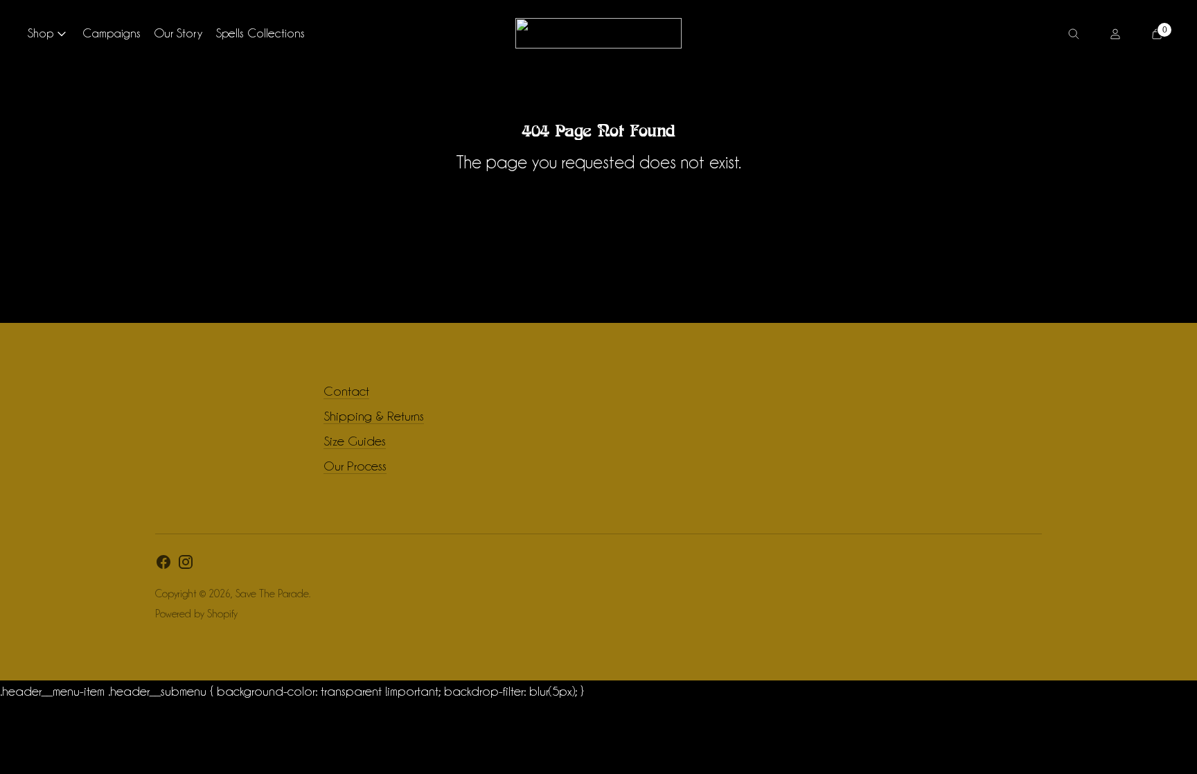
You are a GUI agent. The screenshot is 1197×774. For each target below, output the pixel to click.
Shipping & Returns (373, 416)
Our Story (178, 32)
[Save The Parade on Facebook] (163, 565)
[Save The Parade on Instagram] (185, 565)
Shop (40, 32)
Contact (346, 391)
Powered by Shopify (196, 613)
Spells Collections (260, 32)
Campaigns (111, 32)
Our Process (355, 466)
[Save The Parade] (598, 33)
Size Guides (354, 441)
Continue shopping (598, 200)
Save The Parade (272, 593)
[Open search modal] (1073, 33)
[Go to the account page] (1115, 33)
